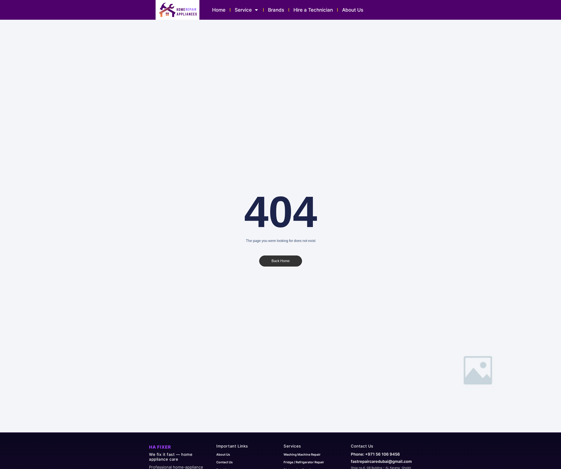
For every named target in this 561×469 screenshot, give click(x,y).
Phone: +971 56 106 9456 (375, 454)
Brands (276, 10)
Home (218, 10)
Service (243, 10)
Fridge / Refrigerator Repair (304, 462)
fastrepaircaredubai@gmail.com (381, 461)
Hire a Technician (313, 10)
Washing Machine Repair (302, 454)
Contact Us (224, 462)
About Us (352, 10)
